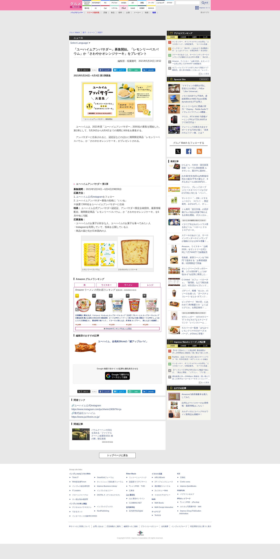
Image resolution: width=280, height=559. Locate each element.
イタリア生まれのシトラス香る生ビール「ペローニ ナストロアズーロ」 (195, 227)
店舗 (105, 13)
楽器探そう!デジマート (138, 482)
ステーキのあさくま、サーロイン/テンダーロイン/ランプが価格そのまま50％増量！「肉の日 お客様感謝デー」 (190, 57)
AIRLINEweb (160, 477)
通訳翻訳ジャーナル (162, 486)
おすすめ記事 (180, 388)
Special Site (180, 79)
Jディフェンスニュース (164, 482)
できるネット (77, 512)
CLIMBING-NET (135, 503)
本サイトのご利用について (79, 526)
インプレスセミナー (105, 491)
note (136, 70)
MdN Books (159, 503)
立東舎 (131, 491)
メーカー (137, 13)
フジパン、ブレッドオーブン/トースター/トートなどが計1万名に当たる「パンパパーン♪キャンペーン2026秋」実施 (195, 193)
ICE (178, 474)
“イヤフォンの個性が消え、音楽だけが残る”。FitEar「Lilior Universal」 (194, 88)
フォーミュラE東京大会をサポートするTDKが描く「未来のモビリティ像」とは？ (195, 130)
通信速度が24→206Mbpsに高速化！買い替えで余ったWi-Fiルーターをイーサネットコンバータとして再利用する (191, 378)
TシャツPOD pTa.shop (189, 502)
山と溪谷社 (130, 495)
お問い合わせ (98, 526)
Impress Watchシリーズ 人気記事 (189, 342)
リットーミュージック (138, 477)
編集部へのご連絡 (131, 526)
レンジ (150, 285)
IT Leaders (76, 491)
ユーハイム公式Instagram (89, 197)
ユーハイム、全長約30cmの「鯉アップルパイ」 (123, 341)
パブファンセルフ (187, 494)
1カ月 (205, 37)
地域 (146, 13)
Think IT (75, 477)
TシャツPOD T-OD (137, 486)
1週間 (194, 37)
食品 (112, 13)
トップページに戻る (117, 455)
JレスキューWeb (161, 491)
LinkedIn (151, 70)
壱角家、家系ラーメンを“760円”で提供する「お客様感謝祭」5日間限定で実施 (195, 260)
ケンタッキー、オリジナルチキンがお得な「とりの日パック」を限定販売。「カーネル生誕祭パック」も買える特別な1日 (190, 44)
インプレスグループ (179, 526)
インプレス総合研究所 (81, 486)
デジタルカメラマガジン (81, 507)
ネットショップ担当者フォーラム (110, 482)
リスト (94, 70)
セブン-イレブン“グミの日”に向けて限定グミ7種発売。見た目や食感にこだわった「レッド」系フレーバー (190, 70)
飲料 (120, 13)
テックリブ (156, 512)
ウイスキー (106, 285)
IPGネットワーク (184, 499)
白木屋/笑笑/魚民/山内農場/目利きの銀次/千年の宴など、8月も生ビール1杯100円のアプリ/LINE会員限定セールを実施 (195, 182)
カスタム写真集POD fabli (190, 507)
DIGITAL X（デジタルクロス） (109, 495)
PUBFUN (181, 491)
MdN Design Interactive (164, 507)
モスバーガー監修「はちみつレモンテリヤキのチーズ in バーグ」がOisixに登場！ (195, 331)
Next (157, 309)
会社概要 (164, 526)
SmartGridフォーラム (105, 477)
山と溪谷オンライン (137, 499)
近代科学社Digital (136, 511)
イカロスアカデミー (162, 495)
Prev (77, 309)
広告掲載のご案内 (114, 526)
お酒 (128, 13)
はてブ (121, 70)
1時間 (172, 37)
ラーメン (128, 285)
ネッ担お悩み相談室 (80, 499)
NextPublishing (103, 511)
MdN (153, 499)
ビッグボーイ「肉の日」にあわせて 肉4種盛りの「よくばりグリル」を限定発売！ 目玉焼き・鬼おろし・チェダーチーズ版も (190, 50)
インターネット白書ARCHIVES (84, 516)
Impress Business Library (107, 486)
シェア (107, 70)
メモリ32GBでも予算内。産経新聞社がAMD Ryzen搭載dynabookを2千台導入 (194, 99)
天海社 (182, 477)
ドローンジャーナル (80, 495)
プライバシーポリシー (149, 526)
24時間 (183, 37)
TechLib (158, 515)
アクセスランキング (183, 33)
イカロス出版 (157, 474)
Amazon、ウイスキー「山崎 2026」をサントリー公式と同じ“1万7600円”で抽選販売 (195, 249)
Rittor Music (131, 474)
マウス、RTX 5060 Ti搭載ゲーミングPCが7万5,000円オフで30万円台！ (195, 119)
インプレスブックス (105, 507)
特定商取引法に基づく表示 (200, 526)
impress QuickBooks (188, 486)
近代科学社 (130, 507)
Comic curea (185, 482)
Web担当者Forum (79, 482)
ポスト (85, 70)
